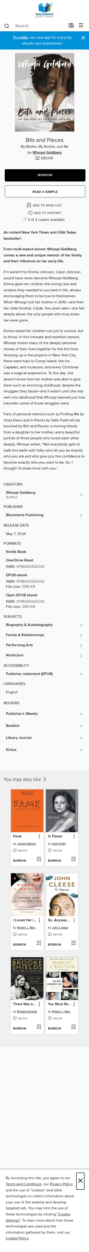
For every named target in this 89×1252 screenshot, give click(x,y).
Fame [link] (17, 836)
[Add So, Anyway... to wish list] (73, 943)
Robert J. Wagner (27, 928)
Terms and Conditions (24, 1184)
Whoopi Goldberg (47, 153)
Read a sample (45, 192)
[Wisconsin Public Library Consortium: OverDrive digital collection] (44, 10)
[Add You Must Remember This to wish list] (73, 1027)
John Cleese (60, 928)
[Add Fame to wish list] (39, 860)
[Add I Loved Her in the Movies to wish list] (39, 943)
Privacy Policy (61, 1184)
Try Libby (20, 37)
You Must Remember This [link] (60, 1004)
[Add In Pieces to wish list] (73, 860)
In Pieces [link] (55, 836)
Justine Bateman (27, 844)
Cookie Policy (17, 1238)
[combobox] (34, 26)
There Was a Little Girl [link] (25, 1004)
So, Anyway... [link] (59, 920)
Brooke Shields (27, 1011)
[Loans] (71, 26)
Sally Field (59, 844)
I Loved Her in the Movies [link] (25, 920)
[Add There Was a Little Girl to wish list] (39, 1027)
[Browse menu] (81, 25)
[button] (45, 175)
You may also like (23, 780)
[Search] (7, 25)
